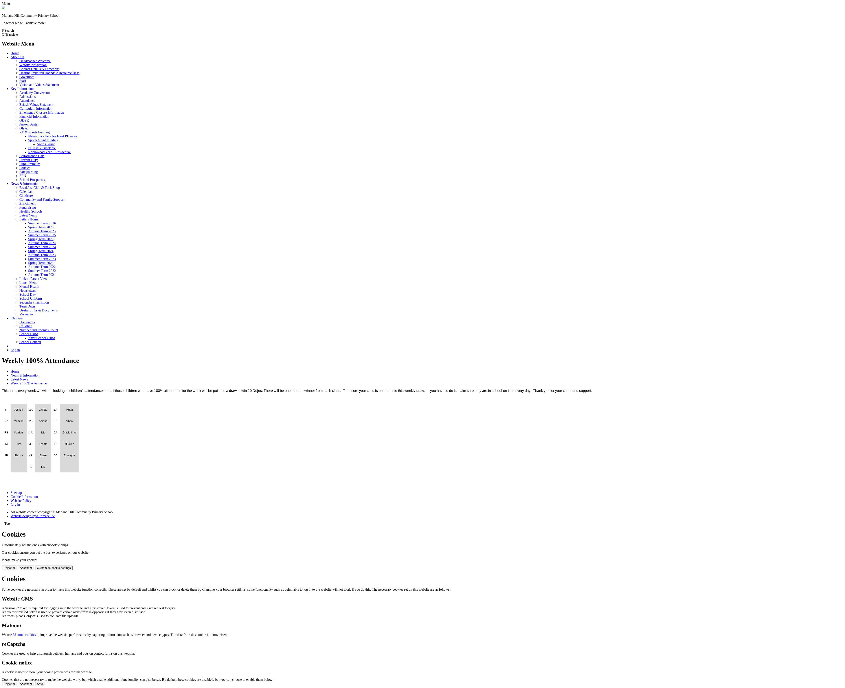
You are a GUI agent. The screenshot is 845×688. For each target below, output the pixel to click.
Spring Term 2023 (40, 263)
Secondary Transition (34, 302)
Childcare (26, 195)
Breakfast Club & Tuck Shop (39, 187)
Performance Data (31, 156)
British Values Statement (36, 104)
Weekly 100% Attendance (29, 383)
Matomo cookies (24, 635)
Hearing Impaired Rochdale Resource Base (49, 73)
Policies (24, 168)
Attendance (27, 100)
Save (40, 684)
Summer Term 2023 (42, 259)
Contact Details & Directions (39, 69)
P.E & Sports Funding (34, 132)
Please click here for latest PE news (52, 136)
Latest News (28, 215)
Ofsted (24, 128)
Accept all (26, 568)
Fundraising (27, 207)
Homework (27, 322)
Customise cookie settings (54, 568)
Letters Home (28, 219)
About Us (17, 57)
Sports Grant (46, 144)
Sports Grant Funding (43, 140)
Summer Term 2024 (42, 247)
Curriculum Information (35, 108)
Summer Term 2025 (42, 235)
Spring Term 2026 (40, 227)
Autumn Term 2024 (42, 243)
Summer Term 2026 (42, 223)
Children (17, 318)
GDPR (24, 120)
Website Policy (21, 500)
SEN (22, 176)
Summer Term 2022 (42, 271)
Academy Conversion (34, 93)
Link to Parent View (33, 278)
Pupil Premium (29, 164)
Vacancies (26, 314)
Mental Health (29, 286)
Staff (22, 81)
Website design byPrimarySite (33, 516)
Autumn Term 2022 (42, 267)
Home (15, 53)
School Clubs (28, 334)
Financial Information (34, 116)
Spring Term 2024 (40, 251)
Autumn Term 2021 (42, 275)
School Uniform (30, 298)
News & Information (25, 184)
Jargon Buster (29, 124)
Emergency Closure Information (41, 112)
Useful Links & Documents (38, 310)
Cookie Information (24, 497)
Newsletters (27, 290)
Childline (25, 326)
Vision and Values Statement (39, 85)
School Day (27, 294)
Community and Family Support (41, 199)
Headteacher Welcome (35, 61)
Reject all (9, 568)
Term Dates (27, 306)
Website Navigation (33, 65)
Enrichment (27, 203)
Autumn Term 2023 (42, 255)
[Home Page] (3, 8)
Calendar (25, 191)
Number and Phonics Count (38, 330)
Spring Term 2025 (40, 239)
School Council (30, 342)
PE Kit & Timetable (42, 148)
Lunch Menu (28, 282)
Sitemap (16, 493)
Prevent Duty (28, 160)
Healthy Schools (30, 211)
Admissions (27, 96)
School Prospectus (32, 180)
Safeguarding (28, 172)
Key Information (22, 89)
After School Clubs (41, 338)
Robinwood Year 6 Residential (49, 152)
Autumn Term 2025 (42, 231)
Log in (15, 350)
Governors (26, 77)
